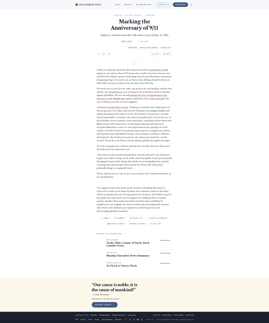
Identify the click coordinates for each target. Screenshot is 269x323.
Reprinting (118, 319)
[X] (130, 320)
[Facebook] (126, 320)
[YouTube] (138, 320)
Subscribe (180, 4)
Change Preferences (118, 315)
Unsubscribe (132, 315)
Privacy (97, 319)
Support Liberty (104, 305)
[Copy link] (109, 54)
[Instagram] (134, 320)
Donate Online (166, 315)
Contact (83, 319)
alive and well (157, 99)
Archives (128, 4)
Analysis (118, 15)
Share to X (137, 218)
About (118, 4)
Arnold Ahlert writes (117, 107)
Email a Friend (138, 224)
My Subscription (143, 4)
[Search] (191, 4)
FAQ (76, 319)
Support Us (163, 4)
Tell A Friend (190, 315)
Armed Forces (116, 92)
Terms (90, 319)
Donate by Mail (178, 315)
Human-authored (107, 319)
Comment (121, 218)
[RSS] (142, 320)
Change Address (104, 315)
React (106, 218)
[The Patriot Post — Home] (88, 4)
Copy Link (157, 224)
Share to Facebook (158, 218)
